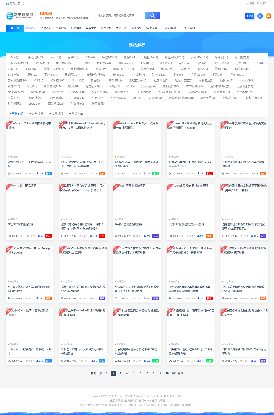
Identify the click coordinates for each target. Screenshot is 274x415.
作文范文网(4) (99, 92)
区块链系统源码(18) (181, 98)
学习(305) (78, 80)
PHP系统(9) (138, 74)
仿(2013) (241, 63)
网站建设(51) (222, 92)
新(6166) (201, 63)
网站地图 (160, 400)
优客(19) (101, 69)
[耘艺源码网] (20, 16)
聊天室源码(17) (137, 80)
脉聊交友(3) (206, 80)
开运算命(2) (78, 98)
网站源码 (14, 157)
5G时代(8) (14, 74)
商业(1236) (130, 57)
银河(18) (73, 86)
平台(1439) (51, 74)
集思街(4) (96, 80)
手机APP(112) (199, 57)
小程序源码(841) (197, 92)
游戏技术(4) (37, 92)
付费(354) (217, 74)
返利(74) (186, 69)
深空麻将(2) (41, 63)
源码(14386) (109, 57)
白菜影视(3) (15, 98)
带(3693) (118, 74)
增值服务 (261, 3)
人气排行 (37, 113)
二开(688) (84, 63)
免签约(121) (159, 74)
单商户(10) (147, 69)
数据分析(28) (231, 98)
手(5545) (178, 74)
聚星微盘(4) (99, 103)
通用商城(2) (57, 98)
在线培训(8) (77, 92)
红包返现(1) (15, 103)
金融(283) (14, 86)
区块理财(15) (64, 63)
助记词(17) (226, 80)
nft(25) (130, 86)
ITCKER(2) (115, 80)
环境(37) (114, 86)
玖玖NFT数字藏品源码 (20, 224)
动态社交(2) (36, 98)
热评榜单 (77, 113)
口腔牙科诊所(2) (18, 63)
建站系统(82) (243, 69)
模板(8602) (151, 57)
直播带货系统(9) (96, 74)
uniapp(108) (247, 80)
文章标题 (57, 113)
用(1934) (184, 63)
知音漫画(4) (148, 86)
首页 (16, 28)
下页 (173, 373)
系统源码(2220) (174, 57)
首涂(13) (73, 57)
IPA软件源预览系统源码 (128, 224)
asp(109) (55, 57)
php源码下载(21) (123, 69)
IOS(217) (38, 80)
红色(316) (98, 98)
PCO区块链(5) (195, 86)
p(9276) (203, 69)
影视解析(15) (123, 92)
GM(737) (31, 69)
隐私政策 (118, 400)
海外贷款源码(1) (220, 86)
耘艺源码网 (126, 396)
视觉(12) (32, 74)
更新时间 (17, 113)
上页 (100, 373)
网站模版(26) (56, 103)
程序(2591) (167, 69)
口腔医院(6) (145, 92)
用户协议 (146, 400)
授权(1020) (237, 74)
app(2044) (35, 103)
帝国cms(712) (125, 63)
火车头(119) (221, 63)
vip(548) (258, 63)
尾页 (180, 373)
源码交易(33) (36, 57)
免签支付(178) (53, 86)
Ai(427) (137, 98)
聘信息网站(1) (94, 86)
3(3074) (90, 57)
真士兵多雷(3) (170, 86)
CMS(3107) (58, 80)
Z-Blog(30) (156, 98)
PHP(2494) (104, 63)
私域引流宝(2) (183, 80)
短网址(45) (221, 57)
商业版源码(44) (80, 69)
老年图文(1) (242, 57)
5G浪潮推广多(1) (169, 92)
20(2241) (13, 69)
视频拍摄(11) (254, 98)
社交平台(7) (161, 80)
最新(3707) (221, 69)
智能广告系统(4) (54, 69)
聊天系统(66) (208, 98)
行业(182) (57, 92)
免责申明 (132, 400)
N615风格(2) (16, 92)
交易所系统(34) (17, 80)
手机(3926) (198, 74)
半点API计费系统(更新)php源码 (186, 224)
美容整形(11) (245, 86)
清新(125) (166, 63)
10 (167, 373)
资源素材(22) (245, 92)
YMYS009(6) (119, 98)
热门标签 (249, 3)
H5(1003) (147, 63)
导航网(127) (72, 74)
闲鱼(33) (32, 86)
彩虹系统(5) (78, 103)
